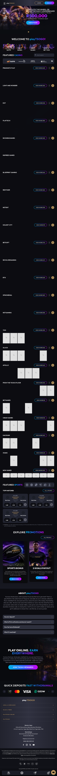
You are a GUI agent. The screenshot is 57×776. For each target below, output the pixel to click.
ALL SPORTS (48, 490)
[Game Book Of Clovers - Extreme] (21, 302)
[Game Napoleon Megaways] (35, 180)
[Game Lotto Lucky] (43, 267)
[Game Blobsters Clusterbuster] (6, 197)
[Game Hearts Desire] (6, 250)
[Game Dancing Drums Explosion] (28, 93)
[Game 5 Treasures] (13, 93)
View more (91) (40, 225)
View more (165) (40, 190)
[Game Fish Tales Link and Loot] (35, 475)
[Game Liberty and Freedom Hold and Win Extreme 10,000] (21, 145)
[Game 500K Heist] (35, 355)
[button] (52, 68)
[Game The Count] (35, 443)
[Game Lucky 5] (50, 407)
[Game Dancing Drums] (50, 390)
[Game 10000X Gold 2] (6, 337)
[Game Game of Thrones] (6, 180)
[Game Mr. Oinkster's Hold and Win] (35, 145)
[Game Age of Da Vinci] (21, 320)
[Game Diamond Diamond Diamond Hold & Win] (43, 145)
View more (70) (40, 242)
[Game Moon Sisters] (6, 460)
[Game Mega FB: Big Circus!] (13, 128)
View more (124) (40, 85)
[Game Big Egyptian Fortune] (6, 162)
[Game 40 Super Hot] (13, 110)
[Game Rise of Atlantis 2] (21, 180)
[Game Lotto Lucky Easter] (50, 267)
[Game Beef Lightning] (6, 285)
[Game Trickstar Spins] (50, 337)
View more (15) (40, 418)
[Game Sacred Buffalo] (50, 475)
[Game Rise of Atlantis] (28, 180)
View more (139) (40, 120)
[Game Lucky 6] (6, 407)
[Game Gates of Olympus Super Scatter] (6, 75)
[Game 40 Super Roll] (6, 110)
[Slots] (11, 61)
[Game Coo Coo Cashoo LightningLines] (21, 337)
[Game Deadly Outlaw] (21, 267)
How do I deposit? (28, 617)
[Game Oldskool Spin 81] (43, 372)
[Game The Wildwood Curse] (28, 443)
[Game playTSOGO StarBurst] (13, 215)
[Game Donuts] (35, 285)
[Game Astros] (21, 197)
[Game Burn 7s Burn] (21, 162)
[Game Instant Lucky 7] (43, 407)
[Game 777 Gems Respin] (43, 460)
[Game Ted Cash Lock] (13, 180)
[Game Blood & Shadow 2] (50, 232)
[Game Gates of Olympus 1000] (28, 75)
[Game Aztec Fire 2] (50, 460)
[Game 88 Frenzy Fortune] (13, 250)
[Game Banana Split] (50, 355)
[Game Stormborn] (6, 443)
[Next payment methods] (52, 691)
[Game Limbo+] (13, 425)
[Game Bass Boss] (13, 197)
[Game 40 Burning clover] (35, 110)
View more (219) (40, 330)
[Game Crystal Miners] (13, 372)
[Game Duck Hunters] (35, 232)
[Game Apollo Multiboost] (28, 372)
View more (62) (40, 365)
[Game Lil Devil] (50, 285)
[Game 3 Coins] (28, 460)
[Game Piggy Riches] (21, 215)
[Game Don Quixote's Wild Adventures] (43, 320)
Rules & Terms (7, 709)
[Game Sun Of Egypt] (13, 460)
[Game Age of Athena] (43, 355)
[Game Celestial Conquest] (35, 302)
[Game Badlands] (13, 267)
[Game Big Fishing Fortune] (13, 162)
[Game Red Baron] (21, 425)
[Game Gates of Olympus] (13, 75)
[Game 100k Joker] (21, 355)
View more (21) (40, 453)
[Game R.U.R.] (6, 372)
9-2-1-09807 (8, 753)
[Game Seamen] (13, 232)
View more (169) (40, 295)
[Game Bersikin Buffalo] (21, 475)
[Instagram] (27, 745)
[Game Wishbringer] (13, 443)
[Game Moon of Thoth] (13, 355)
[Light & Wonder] (32, 61)
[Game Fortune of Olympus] (43, 75)
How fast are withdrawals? (28, 627)
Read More (15, 579)
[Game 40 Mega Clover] (43, 390)
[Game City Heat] (43, 302)
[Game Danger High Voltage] (21, 285)
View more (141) (40, 103)
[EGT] (43, 61)
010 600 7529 (31, 738)
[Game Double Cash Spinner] (35, 162)
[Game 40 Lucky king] (43, 110)
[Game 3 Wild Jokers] (6, 320)
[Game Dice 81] (50, 372)
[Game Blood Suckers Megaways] (35, 197)
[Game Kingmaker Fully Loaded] (43, 285)
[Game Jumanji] (28, 215)
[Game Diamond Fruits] (28, 285)
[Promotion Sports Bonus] (15, 553)
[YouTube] (34, 745)
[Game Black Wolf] (35, 460)
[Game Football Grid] (13, 407)
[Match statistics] (25, 504)
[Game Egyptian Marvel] (50, 302)
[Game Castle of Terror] (13, 285)
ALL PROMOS (47, 537)
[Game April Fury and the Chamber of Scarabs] (43, 250)
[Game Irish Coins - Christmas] (35, 267)
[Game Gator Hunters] (6, 232)
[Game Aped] (28, 320)
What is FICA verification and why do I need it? (28, 622)
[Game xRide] (50, 425)
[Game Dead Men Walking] (28, 232)
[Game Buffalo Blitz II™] (28, 128)
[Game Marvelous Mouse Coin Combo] (50, 93)
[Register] (48, 773)
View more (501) (40, 470)
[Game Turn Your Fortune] (35, 215)
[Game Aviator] (28, 425)
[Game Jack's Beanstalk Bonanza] (35, 337)
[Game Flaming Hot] (35, 390)
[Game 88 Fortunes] (35, 93)
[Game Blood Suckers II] (50, 215)
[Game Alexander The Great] (28, 197)
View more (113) (40, 207)
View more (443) (40, 68)
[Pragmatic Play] (21, 61)
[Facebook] (23, 745)
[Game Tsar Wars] (21, 232)
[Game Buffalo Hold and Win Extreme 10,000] (6, 145)
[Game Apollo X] (21, 372)
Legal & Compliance (9, 705)
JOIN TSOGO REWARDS (23, 667)
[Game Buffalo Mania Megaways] (50, 197)
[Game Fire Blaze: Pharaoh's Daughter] (21, 128)
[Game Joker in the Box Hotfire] (43, 337)
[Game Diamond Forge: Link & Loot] (28, 475)
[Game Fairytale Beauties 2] (6, 302)
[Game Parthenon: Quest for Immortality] (6, 215)
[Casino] (8, 773)
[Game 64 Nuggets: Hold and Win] (13, 475)
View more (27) (40, 260)
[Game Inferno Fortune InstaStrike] (43, 475)
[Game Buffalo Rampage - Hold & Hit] (28, 302)
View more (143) (40, 138)
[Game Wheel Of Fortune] (21, 407)
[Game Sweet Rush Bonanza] (35, 75)
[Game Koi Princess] (43, 215)
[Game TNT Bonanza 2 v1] (28, 145)
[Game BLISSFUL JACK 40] (35, 372)
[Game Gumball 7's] (28, 267)
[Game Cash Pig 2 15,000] (50, 145)
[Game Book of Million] (6, 355)
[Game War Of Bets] (35, 407)
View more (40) (40, 435)
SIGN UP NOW (33, 22)
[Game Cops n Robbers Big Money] (28, 162)
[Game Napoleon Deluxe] (43, 180)
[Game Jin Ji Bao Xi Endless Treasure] (6, 93)
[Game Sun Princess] (43, 443)
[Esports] (35, 773)
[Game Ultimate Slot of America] (21, 443)
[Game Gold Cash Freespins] (43, 162)
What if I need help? (28, 632)
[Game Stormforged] (50, 443)
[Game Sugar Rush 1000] (50, 75)
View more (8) (41, 400)
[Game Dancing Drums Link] (43, 93)
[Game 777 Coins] (21, 460)
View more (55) (40, 382)
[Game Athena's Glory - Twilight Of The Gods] (13, 302)
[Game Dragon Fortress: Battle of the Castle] (50, 320)
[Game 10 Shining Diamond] (28, 110)
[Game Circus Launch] (43, 425)
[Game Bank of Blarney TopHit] (13, 337)
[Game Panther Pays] (35, 128)
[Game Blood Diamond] (43, 232)
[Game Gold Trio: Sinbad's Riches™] (6, 128)
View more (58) (40, 312)
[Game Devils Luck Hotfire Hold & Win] (28, 337)
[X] (30, 745)
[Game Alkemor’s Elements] (28, 250)
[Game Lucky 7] (28, 407)
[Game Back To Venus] (50, 250)
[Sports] (22, 773)
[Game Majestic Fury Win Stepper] (50, 180)
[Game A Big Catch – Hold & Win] (21, 250)
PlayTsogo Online (8, 714)
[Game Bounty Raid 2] (43, 197)
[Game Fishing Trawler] (28, 355)
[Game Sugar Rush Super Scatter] (21, 75)
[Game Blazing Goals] (35, 320)
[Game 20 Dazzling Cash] (21, 110)
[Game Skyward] (35, 425)
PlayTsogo (6, 719)
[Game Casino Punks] (13, 320)
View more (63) (40, 277)
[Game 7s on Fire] (21, 93)
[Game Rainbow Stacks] (6, 267)
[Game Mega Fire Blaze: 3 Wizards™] (43, 128)
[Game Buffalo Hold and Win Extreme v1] (13, 145)
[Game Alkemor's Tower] (35, 250)
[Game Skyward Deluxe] (6, 425)
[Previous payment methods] (4, 691)
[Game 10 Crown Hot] (50, 110)
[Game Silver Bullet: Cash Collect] (50, 128)
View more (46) (40, 172)
